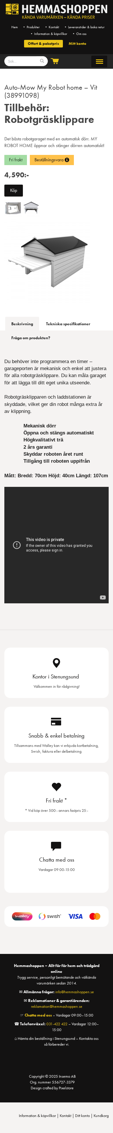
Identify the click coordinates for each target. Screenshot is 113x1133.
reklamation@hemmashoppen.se (56, 1006)
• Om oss (79, 33)
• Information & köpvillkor (48, 33)
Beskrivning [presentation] (22, 323)
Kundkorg (101, 1115)
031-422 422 (57, 1023)
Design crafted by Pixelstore (52, 1087)
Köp (13, 190)
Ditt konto (82, 1115)
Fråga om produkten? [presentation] (30, 337)
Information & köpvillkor (37, 1115)
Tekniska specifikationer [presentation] (68, 323)
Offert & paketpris (43, 43)
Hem (14, 27)
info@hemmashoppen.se (74, 991)
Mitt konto (77, 43)
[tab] (22, 323)
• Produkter (31, 27)
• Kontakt (51, 27)
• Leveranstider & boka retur (84, 27)
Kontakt (65, 1115)
